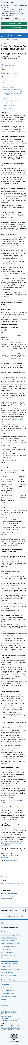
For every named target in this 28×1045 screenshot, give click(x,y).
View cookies (14, 31)
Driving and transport (7, 952)
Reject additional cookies (14, 27)
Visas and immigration (7, 972)
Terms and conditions (7, 1016)
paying (20, 224)
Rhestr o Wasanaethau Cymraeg (10, 1018)
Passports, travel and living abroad (11, 969)
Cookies (13, 1012)
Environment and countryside (9, 961)
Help (2, 1012)
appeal (15, 771)
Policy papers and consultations (10, 996)
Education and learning (8, 955)
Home (2, 39)
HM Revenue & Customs (7, 65)
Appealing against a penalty (9, 103)
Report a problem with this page (14, 916)
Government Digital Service (9, 1020)
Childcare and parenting (8, 940)
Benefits (3, 932)
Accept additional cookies (14, 23)
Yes (17, 910)
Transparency (5, 999)
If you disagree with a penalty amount (12, 100)
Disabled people (6, 949)
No (24, 910)
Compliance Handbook (8, 430)
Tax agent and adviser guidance (9, 896)
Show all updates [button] (5, 857)
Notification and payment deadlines (11, 85)
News (3, 987)
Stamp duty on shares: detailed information (12, 883)
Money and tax (5, 966)
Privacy (7, 1012)
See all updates (16, 73)
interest (3, 812)
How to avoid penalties (8, 87)
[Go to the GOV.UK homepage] (7, 35)
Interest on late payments (9, 105)
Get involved (4, 1005)
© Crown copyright (14, 1041)
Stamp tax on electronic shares (9, 893)
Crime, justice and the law (8, 946)
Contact (18, 1014)
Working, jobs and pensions (9, 975)
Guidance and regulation (8, 990)
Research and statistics (8, 993)
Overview (5, 83)
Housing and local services (9, 963)
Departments (5, 984)
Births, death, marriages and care (11, 935)
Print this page (7, 108)
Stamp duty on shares (11, 39)
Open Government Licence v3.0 (10, 1028)
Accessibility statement (8, 1014)
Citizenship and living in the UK (10, 943)
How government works (8, 1002)
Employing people (6, 958)
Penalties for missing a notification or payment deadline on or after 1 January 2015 (13, 90)
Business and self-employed (9, 938)
